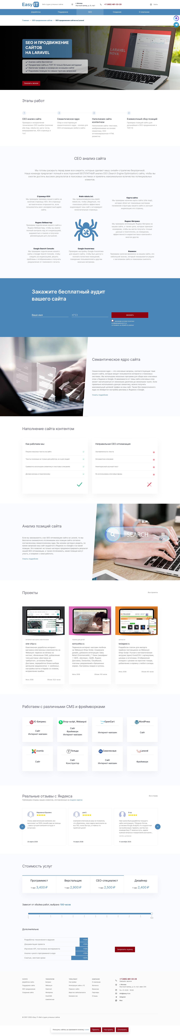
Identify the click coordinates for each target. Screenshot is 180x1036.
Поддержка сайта (28, 985)
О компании (96, 982)
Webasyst (49, 985)
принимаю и (122, 323)
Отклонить (122, 1030)
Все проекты (153, 592)
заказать (130, 315)
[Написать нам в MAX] (176, 18)
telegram (122, 997)
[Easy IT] (30, 4)
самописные (50, 999)
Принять (95, 1030)
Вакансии (95, 989)
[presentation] (22, 826)
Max (120, 1000)
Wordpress (49, 992)
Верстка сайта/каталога (77, 992)
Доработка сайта (28, 982)
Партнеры (95, 992)
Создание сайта (28, 992)
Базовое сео (73, 996)
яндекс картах (76, 800)
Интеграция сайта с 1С (77, 985)
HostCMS (49, 996)
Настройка (72, 982)
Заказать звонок (31, 83)
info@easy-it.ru (124, 993)
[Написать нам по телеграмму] (176, 25)
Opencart (49, 989)
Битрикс (48, 982)
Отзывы (95, 996)
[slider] (152, 913)
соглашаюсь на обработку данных (122, 325)
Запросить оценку (125, 949)
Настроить (108, 1030)
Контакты (95, 985)
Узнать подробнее (100, 395)
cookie (86, 1029)
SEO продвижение (28, 989)
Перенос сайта (74, 989)
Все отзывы (153, 796)
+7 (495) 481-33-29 (112, 4)
